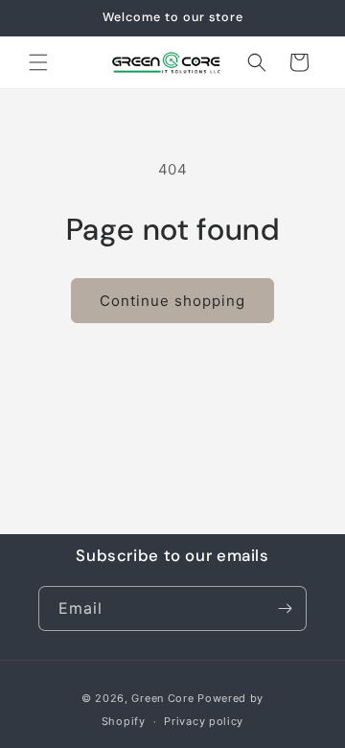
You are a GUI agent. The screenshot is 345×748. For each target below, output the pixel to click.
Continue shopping (172, 301)
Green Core (162, 698)
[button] (38, 62)
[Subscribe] (285, 608)
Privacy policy (203, 721)
